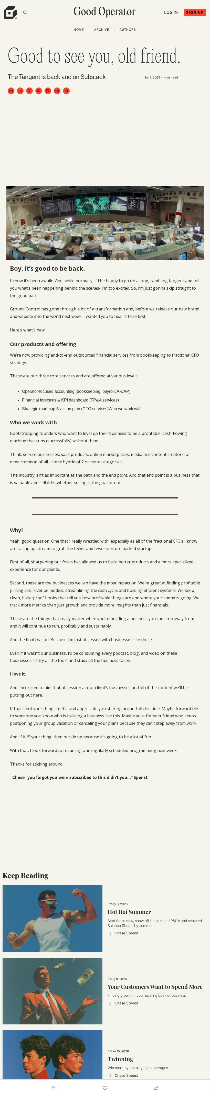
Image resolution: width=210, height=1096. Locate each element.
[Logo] (10, 12)
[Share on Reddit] (57, 90)
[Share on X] (29, 90)
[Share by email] (11, 90)
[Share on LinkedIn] (48, 90)
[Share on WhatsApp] (66, 90)
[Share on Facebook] (20, 90)
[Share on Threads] (38, 90)
